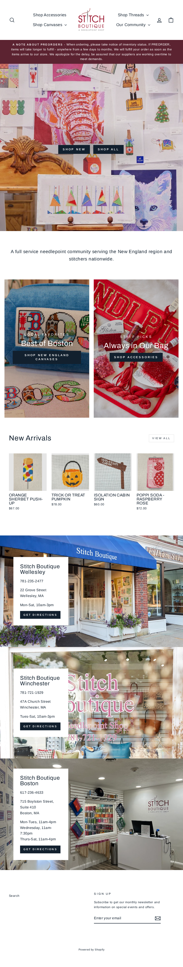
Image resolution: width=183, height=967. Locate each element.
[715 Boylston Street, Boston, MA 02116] (91, 814)
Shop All (108, 149)
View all (161, 438)
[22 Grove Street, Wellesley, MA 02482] (91, 591)
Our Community (131, 25)
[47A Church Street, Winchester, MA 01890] (91, 702)
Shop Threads (131, 15)
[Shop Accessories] (136, 348)
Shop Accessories (49, 15)
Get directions (40, 614)
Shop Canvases (48, 25)
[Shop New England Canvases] (46, 348)
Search (14, 895)
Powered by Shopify (91, 949)
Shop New (74, 149)
